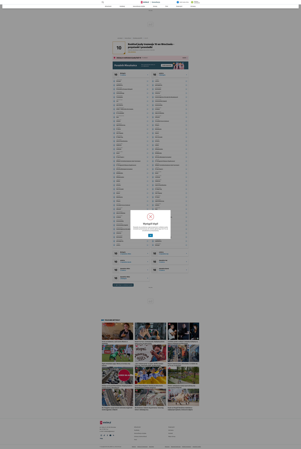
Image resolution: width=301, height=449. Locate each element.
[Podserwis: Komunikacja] (155, 2)
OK (150, 235)
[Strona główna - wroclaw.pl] (145, 2)
